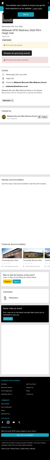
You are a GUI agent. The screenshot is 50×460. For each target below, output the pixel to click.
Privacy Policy (14, 448)
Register (8, 281)
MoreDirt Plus (5, 414)
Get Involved (5, 404)
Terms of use (5, 448)
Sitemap (32, 448)
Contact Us (29, 394)
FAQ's (28, 391)
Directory (4, 384)
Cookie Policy (24, 448)
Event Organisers (6, 391)
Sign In (16, 281)
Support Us (29, 387)
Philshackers (13, 298)
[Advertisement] (25, 149)
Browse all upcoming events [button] (17, 53)
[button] (3, 8)
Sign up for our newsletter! (25, 435)
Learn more (8, 319)
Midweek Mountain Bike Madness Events (27, 117)
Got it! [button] (25, 14)
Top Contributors (6, 407)
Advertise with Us (6, 394)
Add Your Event (31, 384)
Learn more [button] (37, 8)
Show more (7, 100)
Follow (44, 117)
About (3, 410)
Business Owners (6, 387)
